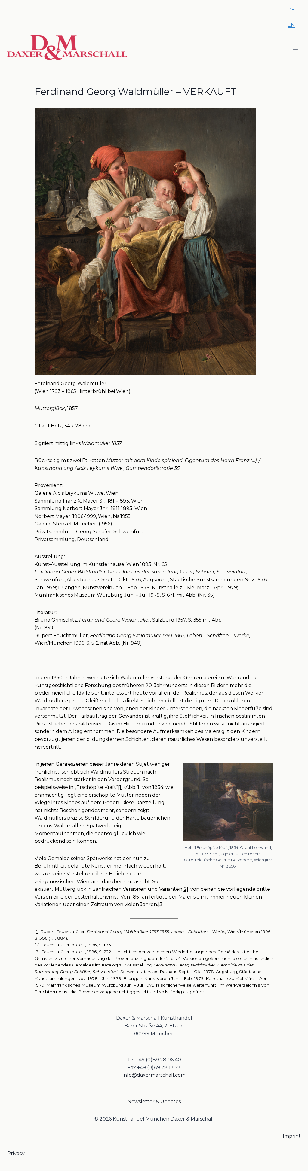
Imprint (292, 1136)
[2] (185, 889)
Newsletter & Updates (154, 1101)
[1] (120, 787)
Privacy (16, 1153)
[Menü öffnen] (295, 49)
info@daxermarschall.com (154, 1075)
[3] (161, 904)
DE (291, 10)
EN (291, 25)
